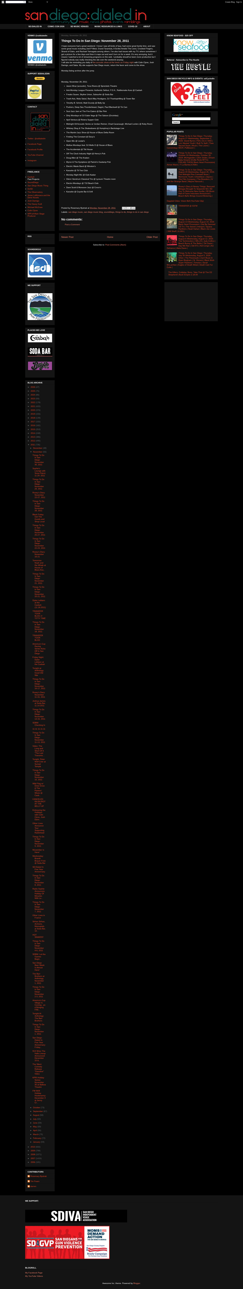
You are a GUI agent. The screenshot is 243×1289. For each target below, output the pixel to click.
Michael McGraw (35, 207)
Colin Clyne (33, 210)
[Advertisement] (191, 300)
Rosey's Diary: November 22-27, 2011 (38, 494)
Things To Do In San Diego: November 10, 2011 (38, 775)
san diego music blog (93, 212)
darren (33, 1186)
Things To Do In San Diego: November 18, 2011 (38, 627)
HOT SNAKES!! (37, 936)
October (37, 1107)
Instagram (32, 160)
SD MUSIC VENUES (79, 26)
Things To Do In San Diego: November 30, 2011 (38, 460)
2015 (33, 429)
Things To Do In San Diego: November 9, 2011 (38, 841)
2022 (33, 402)
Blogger (136, 1283)
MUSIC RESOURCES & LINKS (108, 26)
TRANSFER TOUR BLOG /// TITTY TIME (39, 614)
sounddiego (109, 212)
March (36, 1134)
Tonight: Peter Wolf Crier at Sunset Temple (39, 762)
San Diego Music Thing (38, 185)
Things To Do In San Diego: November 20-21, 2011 (38, 592)
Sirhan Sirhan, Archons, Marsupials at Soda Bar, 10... (39, 926)
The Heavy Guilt (35, 204)
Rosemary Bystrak (38, 1176)
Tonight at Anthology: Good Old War (38, 671)
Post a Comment (72, 224)
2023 (33, 398)
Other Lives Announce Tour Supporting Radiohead (38, 828)
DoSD (30, 189)
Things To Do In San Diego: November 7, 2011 (38, 907)
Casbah (31, 177)
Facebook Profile (35, 149)
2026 (33, 387)
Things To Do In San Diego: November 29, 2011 (38, 484)
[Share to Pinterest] (134, 208)
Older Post (152, 237)
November (38, 452)
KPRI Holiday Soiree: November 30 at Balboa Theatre (39, 1082)
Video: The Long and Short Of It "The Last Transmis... (38, 751)
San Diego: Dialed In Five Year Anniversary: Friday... (39, 1042)
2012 (33, 441)
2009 (33, 1150)
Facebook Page (35, 144)
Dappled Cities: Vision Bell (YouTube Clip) (185, 201)
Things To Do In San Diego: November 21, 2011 (38, 578)
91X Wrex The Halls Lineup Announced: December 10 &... (39, 1056)
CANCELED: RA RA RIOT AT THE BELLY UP (39, 802)
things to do (120, 212)
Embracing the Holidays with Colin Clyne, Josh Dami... (38, 815)
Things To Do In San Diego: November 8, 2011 (38, 880)
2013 (33, 437)
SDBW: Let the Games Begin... (39, 956)
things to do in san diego (138, 212)
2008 (33, 1154)
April (35, 1130)
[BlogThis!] (126, 208)
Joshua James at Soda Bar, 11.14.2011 (39, 703)
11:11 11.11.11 (38, 729)
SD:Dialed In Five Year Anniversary (38, 869)
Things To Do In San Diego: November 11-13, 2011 (38, 737)
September (38, 1111)
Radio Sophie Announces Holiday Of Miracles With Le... (38, 893)
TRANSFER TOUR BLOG (37, 637)
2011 (33, 445)
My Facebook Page (33, 1273)
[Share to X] (128, 208)
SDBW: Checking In (38, 724)
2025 (33, 391)
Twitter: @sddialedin (37, 138)
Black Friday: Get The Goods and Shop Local (38, 518)
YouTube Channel (35, 155)
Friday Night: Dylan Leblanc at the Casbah (38, 660)
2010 (33, 1147)
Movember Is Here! (38, 851)
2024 (33, 395)
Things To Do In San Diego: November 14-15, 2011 (38, 714)
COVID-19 (132, 26)
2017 (33, 421)
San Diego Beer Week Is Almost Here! (38, 966)
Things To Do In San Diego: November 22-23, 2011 (38, 543)
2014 (33, 433)
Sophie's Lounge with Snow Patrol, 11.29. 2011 (39, 472)
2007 (33, 1158)
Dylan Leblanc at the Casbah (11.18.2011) (39, 603)
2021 (33, 406)
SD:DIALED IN (35, 26)
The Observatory (35, 192)
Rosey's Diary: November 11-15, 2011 (38, 694)
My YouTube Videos (34, 1276)
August (36, 1115)
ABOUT (146, 26)
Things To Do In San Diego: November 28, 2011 (38, 506)
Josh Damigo (33, 201)
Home (110, 237)
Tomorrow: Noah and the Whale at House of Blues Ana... (39, 565)
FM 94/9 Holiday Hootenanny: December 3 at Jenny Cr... (39, 1097)
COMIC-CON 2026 (56, 26)
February (37, 1138)
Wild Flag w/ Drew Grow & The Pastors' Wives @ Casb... (38, 789)
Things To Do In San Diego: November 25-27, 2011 (38, 530)
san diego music (75, 212)
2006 (33, 1162)
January (37, 1142)
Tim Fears (34, 1181)
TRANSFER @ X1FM (187, 206)
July (35, 1119)
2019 (33, 414)
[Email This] (123, 208)
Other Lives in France (38, 916)
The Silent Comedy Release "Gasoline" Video (38, 1069)
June (35, 1123)
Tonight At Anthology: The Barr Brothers (38, 1017)
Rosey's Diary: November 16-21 (38, 554)
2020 (33, 410)
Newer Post (67, 237)
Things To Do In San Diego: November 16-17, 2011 (38, 684)
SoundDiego (33, 182)
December (38, 448)
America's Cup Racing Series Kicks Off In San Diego (38, 648)
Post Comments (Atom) (115, 245)
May (35, 1126)
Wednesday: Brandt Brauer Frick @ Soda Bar (39, 859)
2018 (33, 418)
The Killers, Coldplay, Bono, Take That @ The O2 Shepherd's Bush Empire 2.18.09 (190, 273)
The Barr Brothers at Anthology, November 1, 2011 (38, 978)
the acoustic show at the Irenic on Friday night (113, 62)
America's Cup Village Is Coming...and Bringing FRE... (38, 1005)
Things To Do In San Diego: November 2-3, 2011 (38, 991)
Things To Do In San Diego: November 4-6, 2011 (38, 946)
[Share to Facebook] (131, 208)
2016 (33, 425)
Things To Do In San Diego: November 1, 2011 (38, 1029)
